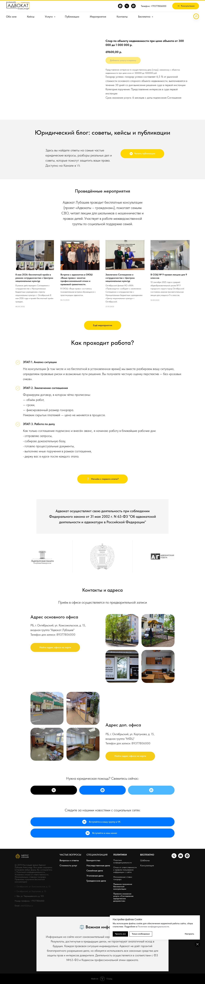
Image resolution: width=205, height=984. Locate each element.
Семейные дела (94, 870)
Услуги (49, 16)
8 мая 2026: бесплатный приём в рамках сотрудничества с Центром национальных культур (34, 277)
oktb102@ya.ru (26, 905)
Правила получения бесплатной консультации (122, 886)
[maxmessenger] (133, 6)
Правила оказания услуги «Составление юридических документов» (123, 897)
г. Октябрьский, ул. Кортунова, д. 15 (30, 891)
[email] (180, 857)
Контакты (122, 16)
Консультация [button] (147, 865)
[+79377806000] (53, 790)
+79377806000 (37, 901)
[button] (185, 6)
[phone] (127, 6)
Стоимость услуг (68, 865)
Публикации (72, 16)
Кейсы (30, 16)
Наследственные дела (98, 865)
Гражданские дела (96, 880)
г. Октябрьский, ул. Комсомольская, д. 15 (32, 886)
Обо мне (11, 16)
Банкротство (93, 860)
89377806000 (65, 634)
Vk (78, 165)
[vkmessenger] (120, 6)
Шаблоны (145, 860)
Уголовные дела (94, 875)
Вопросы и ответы (69, 860)
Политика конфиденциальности (122, 861)
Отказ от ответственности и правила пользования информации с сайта (125, 869)
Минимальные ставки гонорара (122, 878)
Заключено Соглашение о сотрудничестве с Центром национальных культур (120, 277)
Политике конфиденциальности (153, 926)
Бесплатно (144, 16)
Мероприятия (98, 16)
